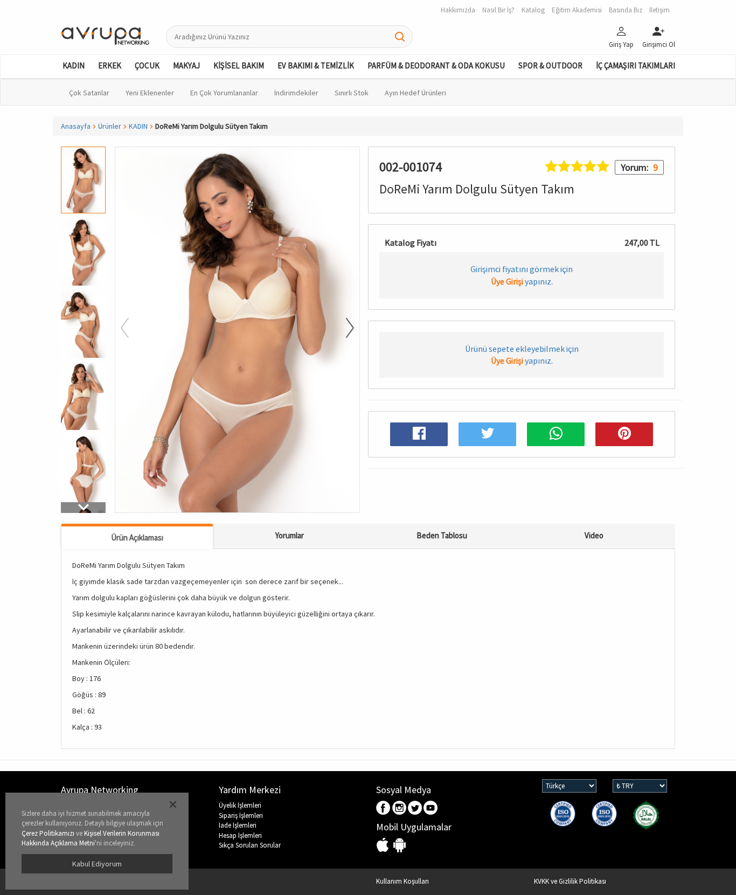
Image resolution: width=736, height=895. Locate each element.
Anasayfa (76, 126)
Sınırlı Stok (352, 93)
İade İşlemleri (237, 825)
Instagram (399, 808)
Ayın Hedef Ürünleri (415, 93)
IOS (384, 846)
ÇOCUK (147, 65)
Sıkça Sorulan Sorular (250, 845)
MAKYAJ (186, 65)
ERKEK (109, 65)
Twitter (415, 808)
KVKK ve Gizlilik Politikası (570, 881)
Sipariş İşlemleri (241, 815)
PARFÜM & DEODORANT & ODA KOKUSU (436, 65)
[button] (83, 507)
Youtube (431, 808)
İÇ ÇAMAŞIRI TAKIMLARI (635, 65)
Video (594, 535)
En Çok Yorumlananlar (224, 93)
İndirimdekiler (296, 93)
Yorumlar (289, 535)
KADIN (74, 65)
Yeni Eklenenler (150, 93)
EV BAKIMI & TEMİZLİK (315, 65)
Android (399, 846)
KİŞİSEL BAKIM (238, 65)
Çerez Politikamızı (48, 833)
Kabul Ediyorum (97, 864)
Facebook (384, 808)
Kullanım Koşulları (402, 881)
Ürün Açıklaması (137, 537)
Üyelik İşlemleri (240, 805)
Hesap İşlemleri (240, 835)
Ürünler (109, 126)
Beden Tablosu (441, 535)
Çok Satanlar (89, 93)
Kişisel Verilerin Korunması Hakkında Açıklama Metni (90, 838)
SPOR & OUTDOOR (550, 65)
